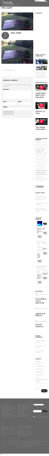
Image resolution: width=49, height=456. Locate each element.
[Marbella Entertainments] (7, 4)
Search (37, 388)
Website (5, 107)
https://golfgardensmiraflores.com (8, 416)
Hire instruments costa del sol (41, 153)
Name (5, 101)
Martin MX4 (39, 159)
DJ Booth (43, 144)
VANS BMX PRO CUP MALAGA (41, 95)
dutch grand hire (43, 146)
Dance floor (39, 144)
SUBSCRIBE (40, 186)
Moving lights (39, 161)
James (37, 351)
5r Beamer (37, 142)
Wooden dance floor (9, 70)
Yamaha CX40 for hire (42, 180)
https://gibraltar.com (5, 412)
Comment (6, 89)
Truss (42, 168)
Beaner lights (41, 142)
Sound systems (39, 325)
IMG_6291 (6, 7)
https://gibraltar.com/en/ (41, 77)
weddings (38, 178)
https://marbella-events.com (7, 407)
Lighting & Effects (40, 314)
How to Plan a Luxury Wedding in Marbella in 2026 (41, 210)
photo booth (41, 163)
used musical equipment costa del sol (41, 172)
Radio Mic (37, 168)
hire (43, 152)
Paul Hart (38, 340)
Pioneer (44, 163)
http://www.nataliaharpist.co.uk (7, 409)
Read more (39, 236)
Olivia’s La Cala (40, 112)
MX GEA (43, 161)
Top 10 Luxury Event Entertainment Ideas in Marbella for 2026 (41, 198)
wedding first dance (39, 176)
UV (46, 174)
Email (20, 101)
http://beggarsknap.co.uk (6, 414)
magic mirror (39, 155)
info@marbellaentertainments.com (8, 433)
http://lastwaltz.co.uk (5, 405)
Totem (40, 168)
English (36, 404)
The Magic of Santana (40, 128)
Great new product (40, 151)
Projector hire (42, 166)
